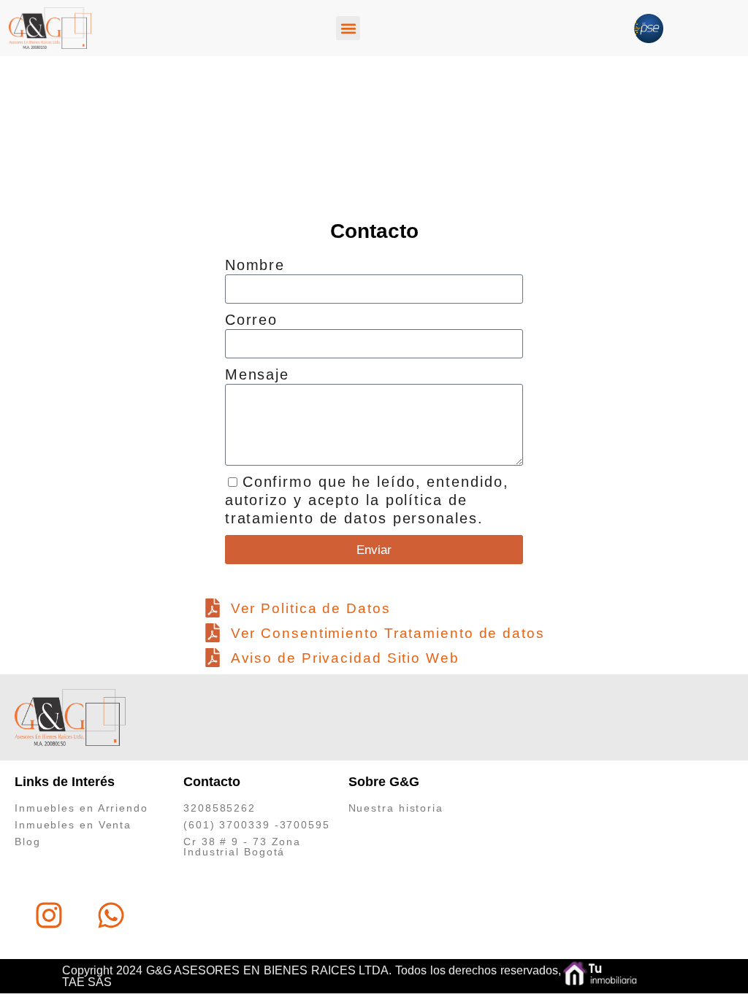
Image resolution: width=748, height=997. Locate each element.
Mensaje (257, 374)
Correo (251, 320)
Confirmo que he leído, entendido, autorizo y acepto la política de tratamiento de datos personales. (367, 500)
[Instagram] (49, 915)
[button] (348, 28)
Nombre (255, 265)
